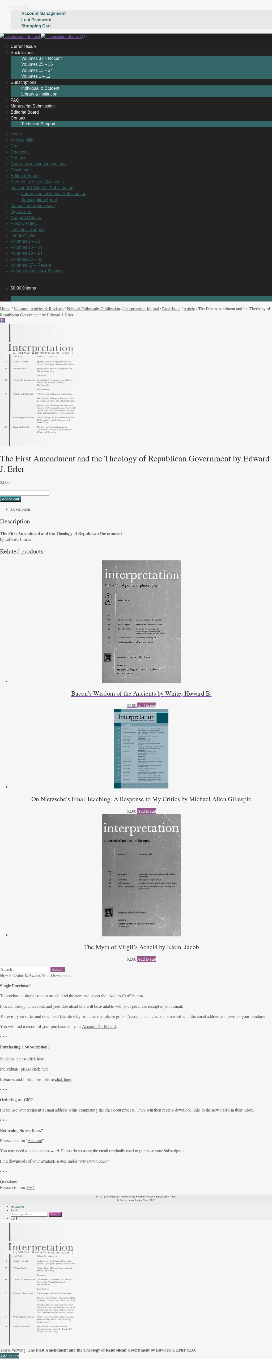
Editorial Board (25, 176)
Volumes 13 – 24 (37, 70)
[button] (2, 320)
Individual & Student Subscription (42, 187)
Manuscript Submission (33, 205)
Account (19, 7)
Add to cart (10, 499)
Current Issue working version (39, 164)
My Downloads (93, 1161)
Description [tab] (20, 509)
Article (189, 308)
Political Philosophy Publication (93, 308)
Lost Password (36, 20)
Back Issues (22, 52)
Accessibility (22, 140)
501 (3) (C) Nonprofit (107, 1196)
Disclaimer (21, 170)
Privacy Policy (24, 223)
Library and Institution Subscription (53, 193)
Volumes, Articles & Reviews (38, 271)
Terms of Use (23, 235)
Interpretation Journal (141, 308)
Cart (15, 146)
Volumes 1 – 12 (25, 241)
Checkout (20, 152)
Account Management (43, 13)
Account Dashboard (99, 1026)
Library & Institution (39, 94)
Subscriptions (23, 82)
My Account (21, 211)
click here (36, 1058)
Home (16, 134)
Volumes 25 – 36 (37, 64)
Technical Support (38, 124)
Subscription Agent (39, 199)
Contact (18, 118)
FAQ (30, 1187)
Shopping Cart (36, 26)
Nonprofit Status (26, 217)
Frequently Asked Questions (37, 182)
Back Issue (171, 308)
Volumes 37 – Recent (41, 58)
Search (14, 1210)
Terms (173, 1196)
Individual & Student (40, 88)
